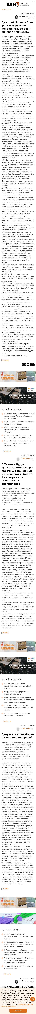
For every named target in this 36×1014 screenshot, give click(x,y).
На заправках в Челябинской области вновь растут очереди (19, 423)
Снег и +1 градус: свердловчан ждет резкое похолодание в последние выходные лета (18, 443)
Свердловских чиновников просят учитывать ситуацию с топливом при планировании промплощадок (19, 700)
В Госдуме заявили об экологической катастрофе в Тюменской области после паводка (19, 416)
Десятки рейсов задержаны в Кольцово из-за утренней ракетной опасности (18, 708)
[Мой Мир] (31, 364)
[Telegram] (28, 364)
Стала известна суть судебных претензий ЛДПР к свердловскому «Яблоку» (18, 430)
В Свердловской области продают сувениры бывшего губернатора (18, 436)
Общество (5, 360)
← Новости (6, 9)
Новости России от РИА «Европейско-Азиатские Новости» (13, 4)
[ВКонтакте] (23, 364)
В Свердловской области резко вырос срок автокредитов (17, 714)
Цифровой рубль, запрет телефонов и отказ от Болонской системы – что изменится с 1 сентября (18, 945)
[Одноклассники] (25, 364)
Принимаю (18, 1010)
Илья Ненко (25, 458)
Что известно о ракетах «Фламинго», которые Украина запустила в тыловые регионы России (19, 960)
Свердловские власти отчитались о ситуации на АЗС (18, 967)
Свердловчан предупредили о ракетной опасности (16, 693)
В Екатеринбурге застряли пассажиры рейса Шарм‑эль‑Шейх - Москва (18, 686)
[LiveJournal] (33, 364)
